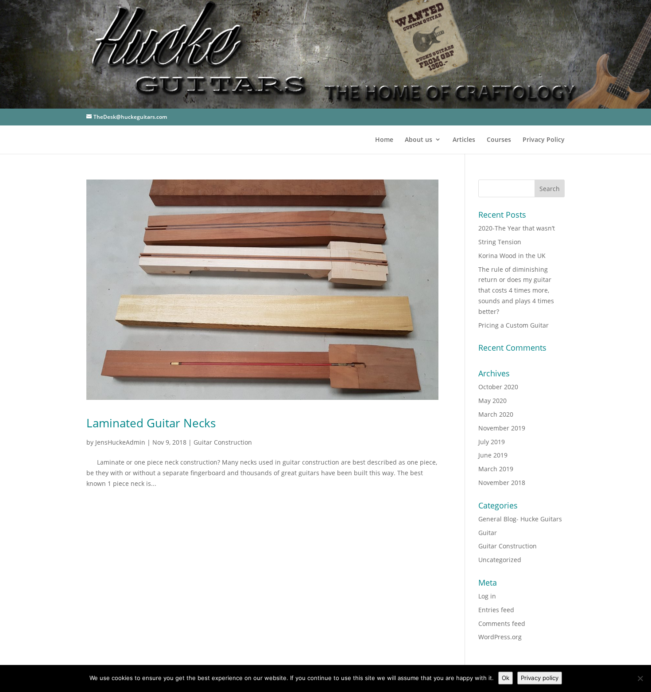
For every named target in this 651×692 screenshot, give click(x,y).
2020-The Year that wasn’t (516, 228)
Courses (499, 139)
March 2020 (495, 414)
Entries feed (496, 610)
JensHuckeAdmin (120, 442)
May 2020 (492, 400)
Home (384, 139)
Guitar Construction (223, 442)
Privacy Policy (544, 139)
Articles (464, 139)
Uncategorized (499, 559)
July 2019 (491, 442)
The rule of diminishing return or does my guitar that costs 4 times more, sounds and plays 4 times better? (516, 290)
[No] (640, 678)
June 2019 (493, 455)
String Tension (499, 242)
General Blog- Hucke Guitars (520, 519)
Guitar (487, 532)
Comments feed (501, 623)
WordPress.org (500, 637)
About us (418, 139)
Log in (487, 596)
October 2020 (498, 387)
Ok (505, 677)
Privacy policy (539, 677)
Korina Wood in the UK (512, 255)
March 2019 (495, 469)
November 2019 (501, 428)
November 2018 (501, 482)
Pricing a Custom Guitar (513, 325)
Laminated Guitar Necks (151, 423)
